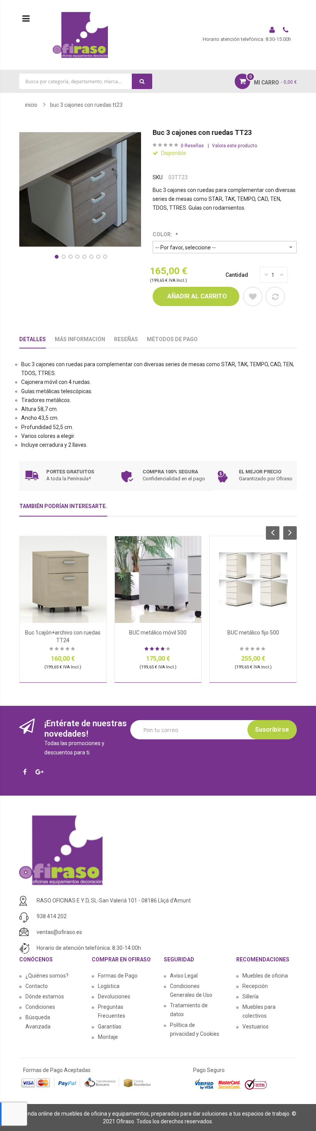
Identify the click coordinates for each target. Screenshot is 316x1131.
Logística (108, 986)
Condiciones (40, 1007)
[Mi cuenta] (273, 31)
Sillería (250, 996)
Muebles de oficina (265, 976)
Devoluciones (114, 996)
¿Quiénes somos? (47, 976)
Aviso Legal (184, 976)
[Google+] (41, 772)
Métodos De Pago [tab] (172, 339)
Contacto (36, 986)
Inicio (31, 105)
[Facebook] (26, 772)
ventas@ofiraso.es (59, 932)
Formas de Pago (118, 976)
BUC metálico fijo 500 (253, 632)
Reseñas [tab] (126, 339)
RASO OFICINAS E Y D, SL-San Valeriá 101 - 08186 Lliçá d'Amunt (114, 900)
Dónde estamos (44, 996)
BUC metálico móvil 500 (158, 632)
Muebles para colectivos (259, 1011)
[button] (55, 256)
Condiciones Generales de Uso (191, 990)
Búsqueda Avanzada (37, 1021)
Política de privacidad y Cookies (194, 1029)
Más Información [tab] (80, 339)
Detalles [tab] (32, 339)
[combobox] (85, 81)
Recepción (255, 986)
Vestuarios (255, 1026)
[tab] (63, 509)
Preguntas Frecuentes (111, 1011)
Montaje (108, 1037)
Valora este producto (234, 145)
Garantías (109, 1026)
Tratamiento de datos (189, 1009)
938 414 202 (52, 916)
